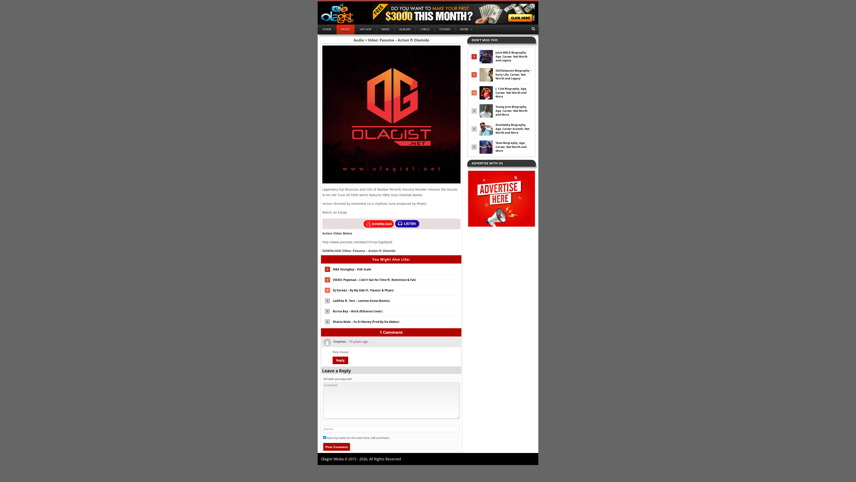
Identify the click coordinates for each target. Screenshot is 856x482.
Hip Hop (366, 29)
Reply (340, 360)
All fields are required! (337, 379)
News (385, 29)
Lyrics (425, 29)
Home (327, 29)
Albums (405, 29)
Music (345, 29)
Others (444, 29)
